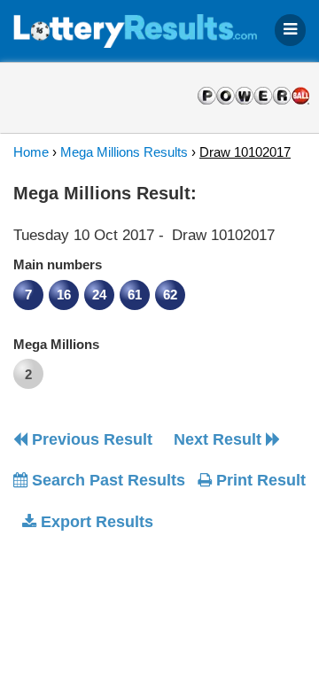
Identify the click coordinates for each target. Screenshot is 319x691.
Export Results (94, 522)
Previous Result (89, 439)
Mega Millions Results (124, 151)
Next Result (220, 439)
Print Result (259, 480)
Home (31, 151)
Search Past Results (106, 480)
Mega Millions (56, 344)
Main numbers (57, 264)
